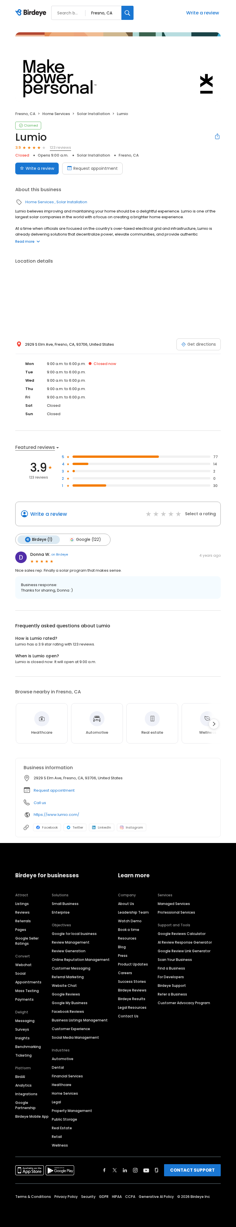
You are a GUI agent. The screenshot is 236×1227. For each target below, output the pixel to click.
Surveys (22, 1029)
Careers (125, 972)
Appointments (28, 982)
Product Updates (133, 964)
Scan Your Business (175, 959)
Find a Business (171, 968)
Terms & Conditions (33, 1196)
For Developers (171, 976)
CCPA (130, 1196)
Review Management (71, 942)
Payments (24, 999)
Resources (127, 938)
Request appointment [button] (54, 790)
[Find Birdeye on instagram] (135, 1170)
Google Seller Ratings (27, 941)
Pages (20, 929)
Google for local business (74, 933)
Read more (25, 241)
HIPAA (117, 1196)
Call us (40, 803)
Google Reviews (66, 994)
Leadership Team (133, 912)
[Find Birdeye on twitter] (115, 1170)
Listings (22, 903)
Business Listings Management (80, 1020)
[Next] (214, 724)
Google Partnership (25, 1105)
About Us (126, 903)
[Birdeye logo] (31, 13)
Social (20, 973)
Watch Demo (130, 921)
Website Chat (64, 985)
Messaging (25, 1020)
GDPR (104, 1196)
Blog (122, 946)
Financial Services (67, 1076)
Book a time (128, 929)
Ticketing (23, 1055)
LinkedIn (104, 827)
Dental (58, 1067)
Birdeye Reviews (132, 990)
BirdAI (20, 1076)
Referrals (23, 921)
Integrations (26, 1093)
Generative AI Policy (156, 1196)
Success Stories (132, 981)
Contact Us (128, 1016)
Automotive (62, 1058)
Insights (22, 1038)
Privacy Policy (66, 1196)
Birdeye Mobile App (32, 1116)
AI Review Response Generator (185, 942)
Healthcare (61, 1084)
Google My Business (69, 1002)
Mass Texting (27, 990)
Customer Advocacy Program (184, 1002)
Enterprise (61, 912)
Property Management (72, 1110)
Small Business (65, 903)
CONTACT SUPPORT (192, 1170)
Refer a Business (172, 994)
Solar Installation (93, 113)
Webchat (23, 964)
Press (122, 955)
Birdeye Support (172, 985)
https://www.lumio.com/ (56, 814)
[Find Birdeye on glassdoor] (156, 1170)
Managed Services (174, 903)
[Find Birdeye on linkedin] (125, 1170)
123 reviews (60, 147)
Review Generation (68, 951)
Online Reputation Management (81, 959)
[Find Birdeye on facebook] (104, 1170)
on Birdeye (59, 554)
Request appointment (95, 168)
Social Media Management (75, 1037)
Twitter (78, 827)
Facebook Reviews (68, 1011)
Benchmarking (28, 1046)
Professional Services (176, 912)
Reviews (22, 912)
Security (88, 1196)
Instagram (134, 827)
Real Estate (62, 1128)
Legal (56, 1102)
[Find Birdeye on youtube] (146, 1170)
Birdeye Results (131, 998)
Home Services (56, 113)
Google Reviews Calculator (181, 933)
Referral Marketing (68, 976)
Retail (57, 1136)
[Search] (127, 13)
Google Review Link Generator (184, 951)
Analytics (23, 1085)
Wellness (60, 1145)
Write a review (202, 13)
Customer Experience (71, 1028)
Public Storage (64, 1119)
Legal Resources (132, 1007)
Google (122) (88, 539)
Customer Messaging (71, 968)
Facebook (50, 827)
